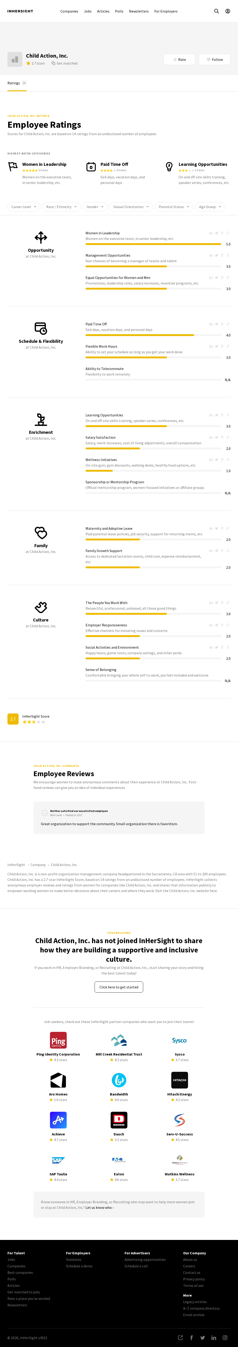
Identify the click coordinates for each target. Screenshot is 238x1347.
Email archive (194, 1314)
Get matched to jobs (23, 1292)
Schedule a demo (79, 1266)
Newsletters (139, 11)
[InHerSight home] (20, 11)
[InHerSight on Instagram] (225, 1337)
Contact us (191, 1272)
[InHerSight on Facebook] (191, 1337)
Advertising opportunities (145, 1259)
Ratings (16, 83)
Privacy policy (194, 1279)
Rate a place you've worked (28, 1298)
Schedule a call (136, 1266)
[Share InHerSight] (180, 1337)
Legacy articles (195, 1301)
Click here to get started (118, 987)
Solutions (73, 1259)
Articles (103, 11)
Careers (189, 1266)
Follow (217, 59)
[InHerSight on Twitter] (202, 1337)
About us (190, 1259)
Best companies (20, 1272)
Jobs (88, 11)
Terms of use (193, 1285)
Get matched (67, 63)
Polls (119, 11)
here (213, 890)
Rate (182, 59)
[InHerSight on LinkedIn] (213, 1337)
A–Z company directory (201, 1308)
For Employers (166, 11)
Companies (69, 11)
